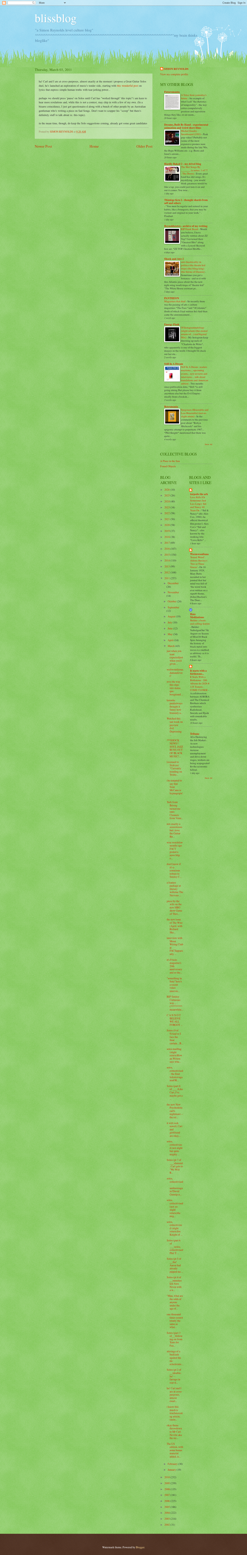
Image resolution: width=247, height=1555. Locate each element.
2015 (167, 554)
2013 (167, 566)
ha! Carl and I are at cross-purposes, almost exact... (174, 1394)
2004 (167, 1512)
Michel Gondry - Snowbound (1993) (191, 132)
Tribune (194, 734)
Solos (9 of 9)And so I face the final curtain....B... (175, 1036)
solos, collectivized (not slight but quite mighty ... (175, 1147)
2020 (167, 525)
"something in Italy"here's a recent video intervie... (174, 984)
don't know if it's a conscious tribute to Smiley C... (174, 870)
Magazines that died (175, 301)
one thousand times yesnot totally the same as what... (175, 1320)
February (173, 1464)
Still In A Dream (173, 364)
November (173, 592)
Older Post (144, 146)
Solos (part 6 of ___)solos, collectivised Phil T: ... (175, 1246)
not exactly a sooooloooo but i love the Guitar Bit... (174, 830)
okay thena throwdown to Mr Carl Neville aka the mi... (174, 1431)
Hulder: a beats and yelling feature (200, 622)
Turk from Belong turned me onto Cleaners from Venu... (175, 810)
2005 (167, 1507)
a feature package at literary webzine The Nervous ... (175, 889)
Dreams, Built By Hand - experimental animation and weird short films (186, 126)
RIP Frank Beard (190, 229)
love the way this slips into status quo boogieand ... (175, 688)
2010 (167, 1477)
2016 (167, 548)
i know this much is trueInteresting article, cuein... (175, 1413)
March (171, 646)
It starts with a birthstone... (198, 672)
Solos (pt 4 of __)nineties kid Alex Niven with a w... (174, 1283)
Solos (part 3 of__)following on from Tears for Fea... (175, 1339)
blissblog (56, 17)
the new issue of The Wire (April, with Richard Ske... (175, 926)
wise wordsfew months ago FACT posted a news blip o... (175, 850)
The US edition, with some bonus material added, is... (175, 1450)
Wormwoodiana (199, 554)
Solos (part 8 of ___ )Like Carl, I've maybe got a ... (175, 1092)
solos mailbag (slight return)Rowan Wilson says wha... (174, 1055)
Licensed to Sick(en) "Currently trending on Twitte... (174, 768)
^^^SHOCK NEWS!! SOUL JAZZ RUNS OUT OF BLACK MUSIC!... (175, 748)
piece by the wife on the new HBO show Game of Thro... (174, 907)
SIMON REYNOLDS (176, 69)
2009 (167, 1483)
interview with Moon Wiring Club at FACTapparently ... (175, 946)
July (170, 622)
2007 (167, 1495)
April (171, 640)
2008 (167, 1489)
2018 (167, 537)
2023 (167, 507)
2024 (167, 501)
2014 (167, 560)
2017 (167, 542)
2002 (167, 1524)
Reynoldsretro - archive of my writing (185, 226)
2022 (167, 513)
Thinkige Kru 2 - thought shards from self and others (186, 201)
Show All (208, 444)
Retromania (171, 407)
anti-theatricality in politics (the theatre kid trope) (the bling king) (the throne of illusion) (193, 266)
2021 (167, 519)
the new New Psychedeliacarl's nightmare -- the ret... (175, 1111)
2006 (167, 1501)
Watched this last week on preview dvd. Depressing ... (175, 726)
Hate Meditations (197, 615)
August (172, 616)
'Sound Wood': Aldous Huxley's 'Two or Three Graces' (198, 562)
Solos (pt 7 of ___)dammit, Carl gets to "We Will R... (175, 1166)
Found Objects (168, 466)
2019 (167, 531)
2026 (167, 489)
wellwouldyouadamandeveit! (175, 673)
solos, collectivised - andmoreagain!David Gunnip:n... (175, 1186)
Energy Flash (171, 324)
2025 (167, 495)
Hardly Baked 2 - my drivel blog (182, 164)
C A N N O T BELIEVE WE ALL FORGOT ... (174, 1020)
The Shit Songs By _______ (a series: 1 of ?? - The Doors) (194, 170)
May (170, 634)
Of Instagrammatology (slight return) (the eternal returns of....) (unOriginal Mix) (194, 332)
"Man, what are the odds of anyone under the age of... (175, 1302)
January (172, 1469)
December (173, 583)
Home (94, 146)
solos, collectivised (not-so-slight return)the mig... (175, 1208)
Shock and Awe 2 (174, 259)
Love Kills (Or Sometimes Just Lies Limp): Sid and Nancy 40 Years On (198, 503)
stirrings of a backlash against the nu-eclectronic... (175, 1357)
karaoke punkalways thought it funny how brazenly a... (174, 706)
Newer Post (43, 146)
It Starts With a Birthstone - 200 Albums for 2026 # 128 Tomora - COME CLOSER (199, 683)
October (172, 601)
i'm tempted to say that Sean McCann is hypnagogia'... (175, 788)
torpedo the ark (199, 494)
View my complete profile (174, 74)
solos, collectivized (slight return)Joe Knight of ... (174, 1228)
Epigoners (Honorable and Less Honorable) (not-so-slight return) (194, 413)
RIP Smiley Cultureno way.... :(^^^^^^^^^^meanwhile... (175, 1003)
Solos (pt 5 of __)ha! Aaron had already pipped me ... (175, 1265)
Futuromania (172, 92)
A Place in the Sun (170, 461)
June (170, 628)
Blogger (140, 1547)
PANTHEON (171, 298)
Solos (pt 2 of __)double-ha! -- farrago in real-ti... (174, 1376)
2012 (167, 572)
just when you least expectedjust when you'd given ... (175, 657)
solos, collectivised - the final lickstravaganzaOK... (175, 1074)
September (173, 607)
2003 (167, 1518)
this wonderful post (127, 85)
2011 (167, 578)
